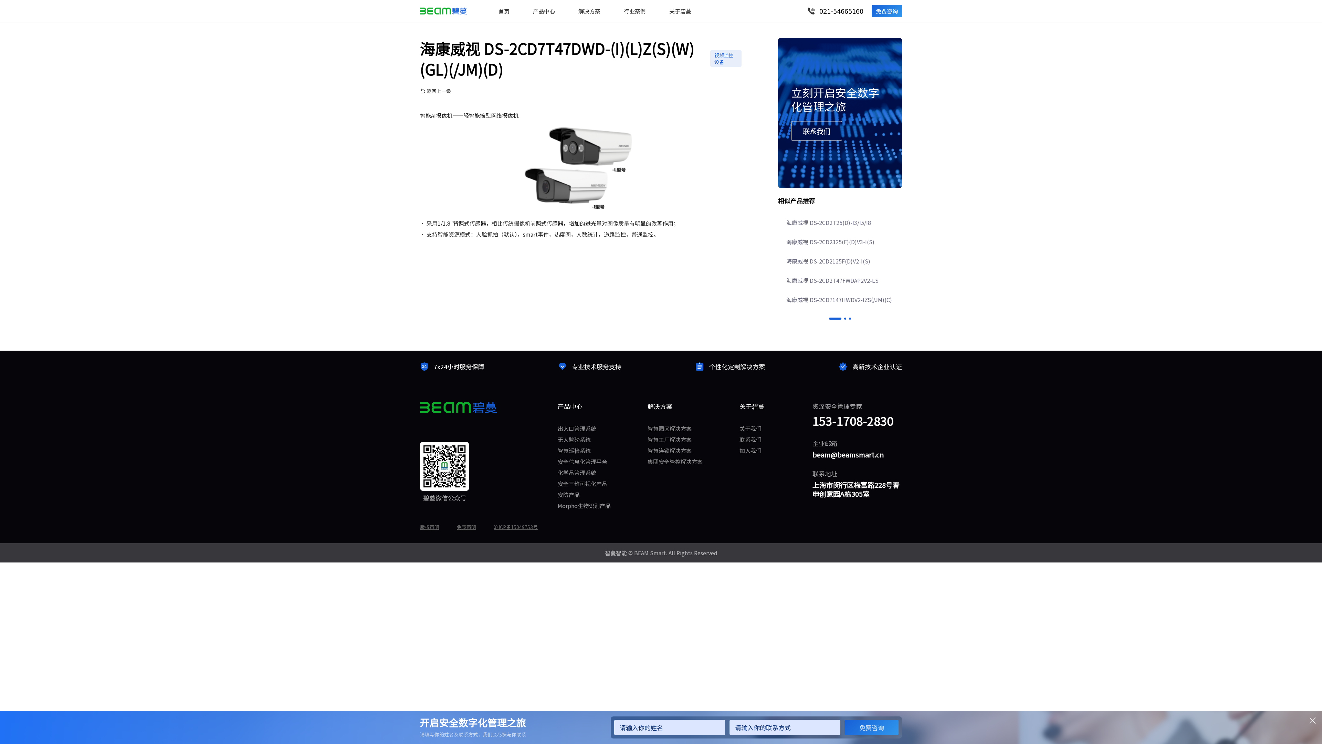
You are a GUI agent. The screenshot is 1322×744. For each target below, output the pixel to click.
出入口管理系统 (577, 428)
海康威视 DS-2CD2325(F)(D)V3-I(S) (830, 242)
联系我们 (750, 439)
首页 (504, 11)
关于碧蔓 (680, 11)
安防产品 (569, 494)
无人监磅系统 (574, 439)
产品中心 (544, 11)
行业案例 (635, 11)
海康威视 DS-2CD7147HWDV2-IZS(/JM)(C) (839, 300)
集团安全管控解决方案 (675, 461)
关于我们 (750, 428)
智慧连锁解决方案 (670, 450)
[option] (840, 261)
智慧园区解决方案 (670, 428)
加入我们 (750, 450)
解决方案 (589, 11)
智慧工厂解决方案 (670, 439)
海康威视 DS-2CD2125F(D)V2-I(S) (828, 261)
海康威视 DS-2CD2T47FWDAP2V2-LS (832, 280)
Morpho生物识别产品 (584, 506)
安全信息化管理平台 (582, 461)
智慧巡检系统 (574, 450)
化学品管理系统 (577, 472)
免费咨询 (887, 11)
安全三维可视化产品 (582, 483)
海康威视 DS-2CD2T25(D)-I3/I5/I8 (828, 222)
